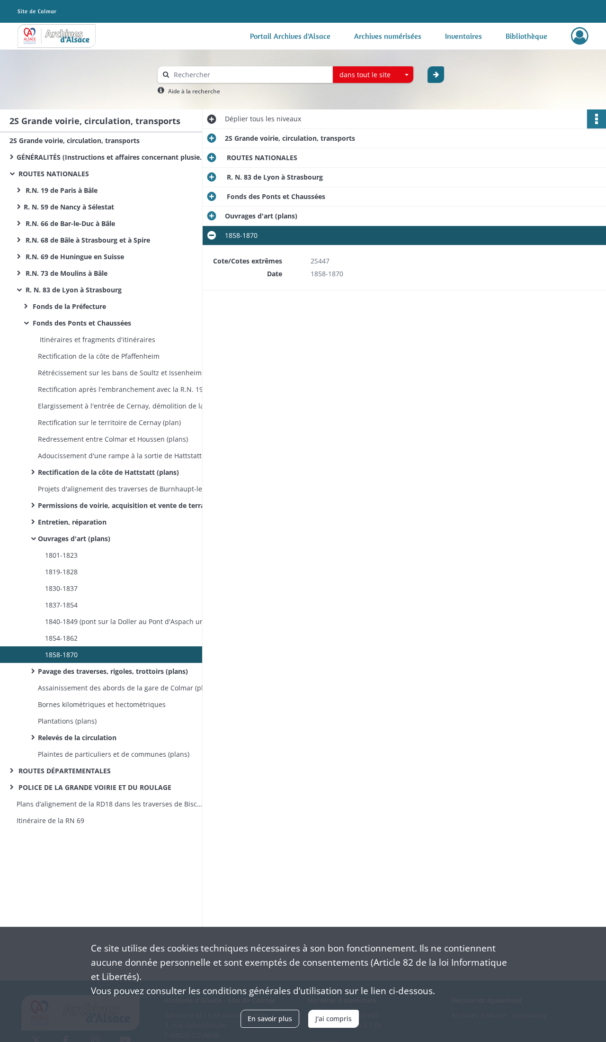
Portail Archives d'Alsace (290, 36)
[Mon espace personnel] (579, 36)
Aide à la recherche (194, 91)
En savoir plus (270, 1018)
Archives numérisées (387, 36)
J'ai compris (333, 1018)
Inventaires (463, 36)
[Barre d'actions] (596, 118)
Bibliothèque (526, 36)
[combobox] (373, 74)
